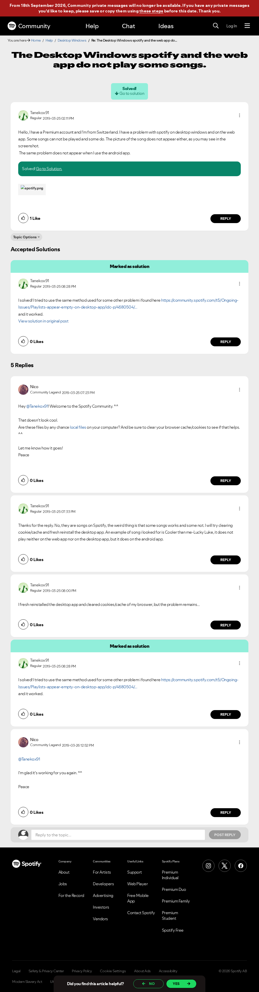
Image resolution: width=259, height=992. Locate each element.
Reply (225, 218)
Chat (128, 26)
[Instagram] (208, 866)
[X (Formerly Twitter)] (225, 866)
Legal (16, 971)
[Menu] (247, 25)
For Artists (102, 872)
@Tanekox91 (37, 406)
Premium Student (170, 915)
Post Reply (224, 834)
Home (36, 40)
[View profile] (23, 115)
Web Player (137, 884)
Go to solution (131, 93)
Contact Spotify (141, 912)
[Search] (215, 26)
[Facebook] (241, 866)
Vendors (100, 919)
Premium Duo (174, 889)
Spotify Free (173, 930)
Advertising (103, 895)
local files (78, 427)
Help (92, 26)
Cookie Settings (113, 971)
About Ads (142, 971)
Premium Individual (170, 874)
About (64, 872)
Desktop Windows (72, 40)
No (152, 983)
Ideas (166, 26)
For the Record (71, 895)
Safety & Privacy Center (46, 971)
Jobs (62, 884)
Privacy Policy (82, 971)
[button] (239, 115)
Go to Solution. (49, 168)
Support (134, 872)
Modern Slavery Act (27, 981)
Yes (176, 983)
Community (34, 26)
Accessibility (168, 971)
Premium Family (176, 901)
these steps (151, 11)
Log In (231, 26)
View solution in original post (43, 321)
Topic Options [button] (25, 237)
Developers (103, 884)
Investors (101, 907)
